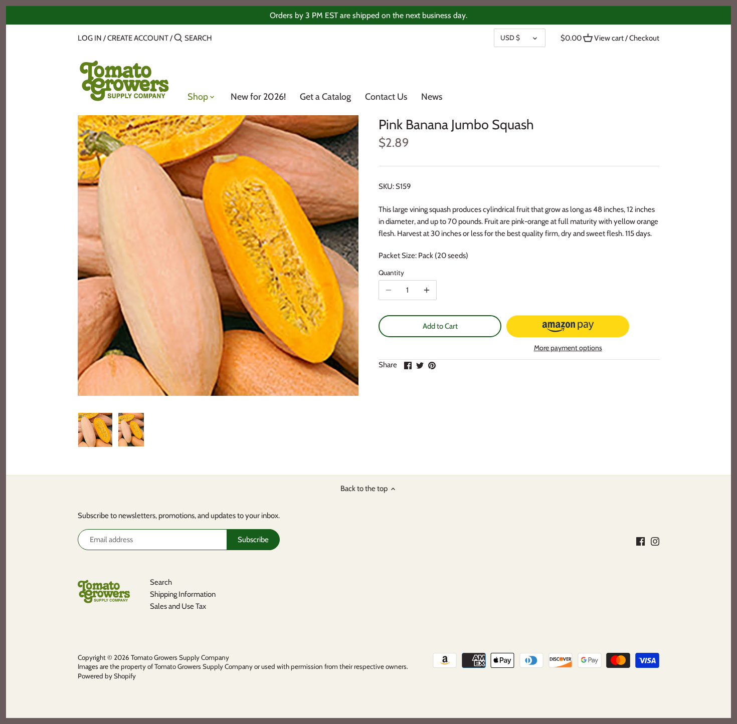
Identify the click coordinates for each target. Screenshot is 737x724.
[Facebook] (640, 541)
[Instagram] (655, 541)
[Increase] (426, 290)
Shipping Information (183, 594)
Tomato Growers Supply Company (180, 657)
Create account (137, 38)
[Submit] (178, 38)
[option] (95, 429)
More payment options (568, 348)
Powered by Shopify (107, 676)
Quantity (391, 273)
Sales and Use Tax (178, 606)
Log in (90, 38)
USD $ (510, 38)
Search (161, 582)
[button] (567, 326)
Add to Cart (440, 326)
